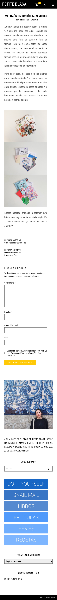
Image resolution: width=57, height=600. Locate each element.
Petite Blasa (14, 4)
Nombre (8, 312)
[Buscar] (49, 469)
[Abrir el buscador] (45, 5)
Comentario (10, 283)
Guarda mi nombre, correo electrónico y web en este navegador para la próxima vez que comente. (27, 353)
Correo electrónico (12, 325)
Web (6, 338)
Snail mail (34, 20)
